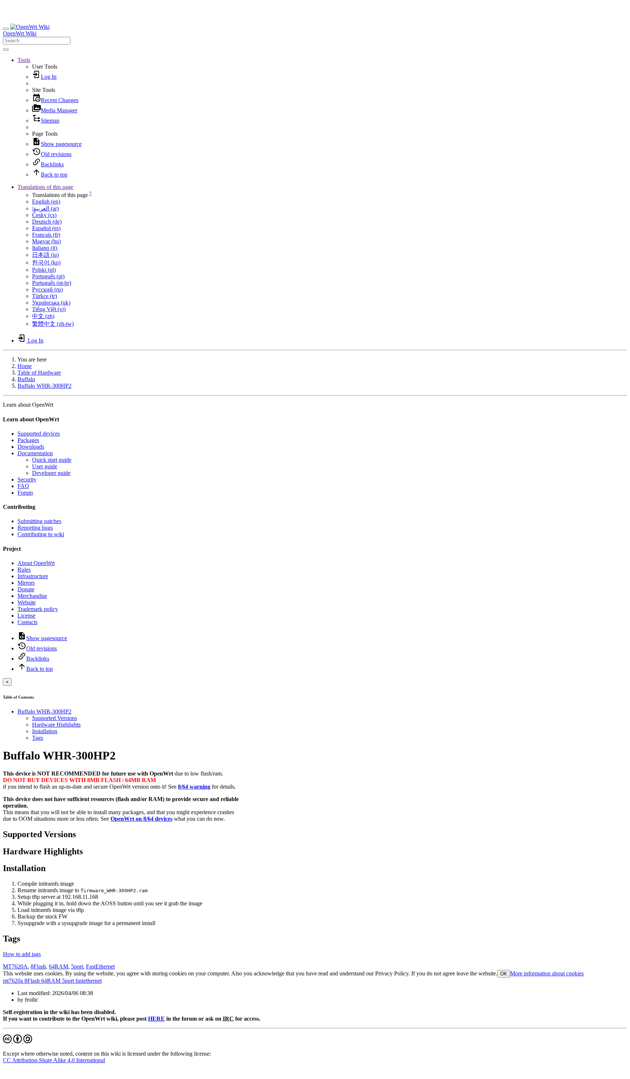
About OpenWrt (36, 563)
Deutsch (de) (47, 221)
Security (27, 479)
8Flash (38, 966)
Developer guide (51, 473)
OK (503, 973)
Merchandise (32, 596)
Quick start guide (51, 460)
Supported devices (39, 433)
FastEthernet (100, 966)
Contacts (28, 622)
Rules (24, 569)
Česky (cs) (44, 215)
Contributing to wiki (41, 534)
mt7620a (13, 981)
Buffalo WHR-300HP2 (44, 386)
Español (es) (46, 228)
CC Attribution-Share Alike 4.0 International (54, 1060)
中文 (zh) (43, 316)
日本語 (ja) (45, 255)
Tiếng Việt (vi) (49, 309)
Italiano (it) (44, 248)
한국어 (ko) (46, 262)
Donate (26, 589)
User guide (44, 466)
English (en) (46, 201)
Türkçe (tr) (44, 296)
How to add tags (22, 954)
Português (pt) (48, 276)
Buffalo (26, 379)
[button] (24, 60)
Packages (28, 440)
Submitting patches (39, 521)
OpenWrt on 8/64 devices (141, 819)
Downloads (31, 447)
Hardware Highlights (56, 725)
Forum (25, 493)
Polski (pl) (44, 270)
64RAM (58, 966)
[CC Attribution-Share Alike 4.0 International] (17, 1041)
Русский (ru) (47, 289)
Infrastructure (33, 576)
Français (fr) (46, 235)
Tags (37, 738)
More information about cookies (547, 973)
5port (77, 966)
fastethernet (88, 981)
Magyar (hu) (46, 241)
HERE (156, 1019)
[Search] (6, 50)
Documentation (35, 453)
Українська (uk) (51, 302)
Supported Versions (54, 718)
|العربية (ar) (45, 208)
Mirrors (26, 583)
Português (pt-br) (51, 283)
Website (27, 602)
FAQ (23, 486)
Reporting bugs (35, 528)
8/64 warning (194, 787)
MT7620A (15, 966)
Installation (44, 731)
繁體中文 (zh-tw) (53, 324)
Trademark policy (38, 609)
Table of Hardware (39, 373)
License (26, 615)
